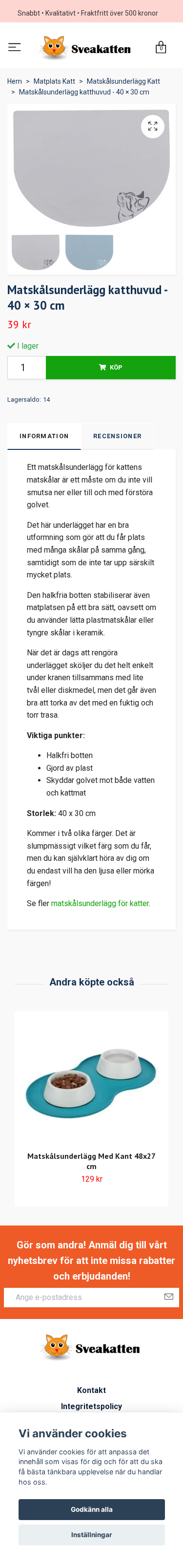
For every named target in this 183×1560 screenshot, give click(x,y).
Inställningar (91, 1535)
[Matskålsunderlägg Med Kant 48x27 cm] (91, 1086)
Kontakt (91, 1391)
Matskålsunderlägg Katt (123, 83)
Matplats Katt (54, 83)
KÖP (116, 369)
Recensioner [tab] (117, 438)
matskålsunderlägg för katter (100, 905)
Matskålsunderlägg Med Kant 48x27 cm (91, 1163)
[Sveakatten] (86, 49)
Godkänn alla (92, 1509)
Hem (14, 83)
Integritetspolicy (91, 1408)
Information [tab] (44, 438)
